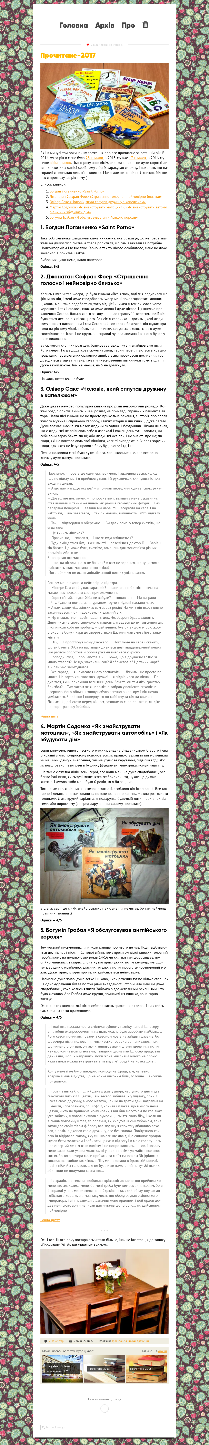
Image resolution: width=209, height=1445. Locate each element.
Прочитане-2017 (68, 55)
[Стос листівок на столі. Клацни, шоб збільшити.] (104, 856)
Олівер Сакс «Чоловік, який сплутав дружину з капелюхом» (98, 201)
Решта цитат (50, 716)
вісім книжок (60, 162)
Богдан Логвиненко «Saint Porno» (77, 191)
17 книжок (137, 157)
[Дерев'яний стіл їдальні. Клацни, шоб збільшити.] (104, 1291)
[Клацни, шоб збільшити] (104, 106)
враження (143, 1341)
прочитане (118, 1341)
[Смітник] (146, 24)
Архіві (162, 1351)
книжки (131, 1341)
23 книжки (94, 157)
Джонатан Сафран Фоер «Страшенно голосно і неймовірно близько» (106, 196)
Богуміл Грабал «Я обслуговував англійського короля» (94, 217)
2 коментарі (56, 1341)
